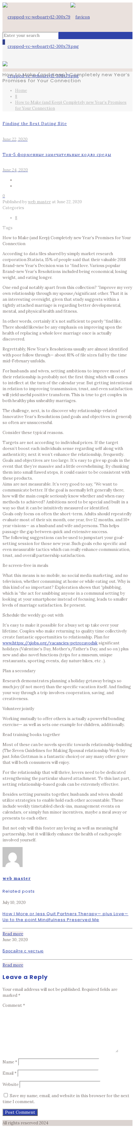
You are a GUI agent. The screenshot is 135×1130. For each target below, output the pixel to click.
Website (11, 1084)
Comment (14, 1005)
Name (10, 1062)
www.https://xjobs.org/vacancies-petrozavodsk (50, 643)
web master (39, 201)
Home (21, 90)
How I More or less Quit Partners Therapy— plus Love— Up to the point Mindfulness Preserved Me (65, 917)
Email (10, 1073)
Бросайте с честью (23, 951)
